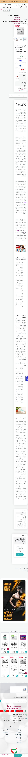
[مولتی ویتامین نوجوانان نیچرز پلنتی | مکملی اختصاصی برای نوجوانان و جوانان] (23, 637)
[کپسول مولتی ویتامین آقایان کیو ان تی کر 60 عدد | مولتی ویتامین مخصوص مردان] (5, 637)
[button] (18, 755)
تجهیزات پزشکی (22, 20)
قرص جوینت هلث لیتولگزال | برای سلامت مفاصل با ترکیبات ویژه (14, 644)
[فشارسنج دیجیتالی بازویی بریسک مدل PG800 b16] (5, 661)
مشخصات (18, 96)
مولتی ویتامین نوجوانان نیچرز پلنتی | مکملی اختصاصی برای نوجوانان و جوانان (23, 644)
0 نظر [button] (25, 88)
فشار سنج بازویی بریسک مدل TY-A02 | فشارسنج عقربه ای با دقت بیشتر (14, 668)
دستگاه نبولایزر (24, 570)
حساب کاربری (11, 726)
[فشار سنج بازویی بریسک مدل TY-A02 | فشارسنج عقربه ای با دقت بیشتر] (14, 661)
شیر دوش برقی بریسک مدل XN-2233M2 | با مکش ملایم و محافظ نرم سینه (23, 668)
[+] (23, 755)
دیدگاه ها (11, 96)
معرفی (24, 96)
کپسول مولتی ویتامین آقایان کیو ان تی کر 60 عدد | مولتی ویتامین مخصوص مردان (5, 644)
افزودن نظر (20, 554)
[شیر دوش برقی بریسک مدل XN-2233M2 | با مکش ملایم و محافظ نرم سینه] (23, 661)
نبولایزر (21, 568)
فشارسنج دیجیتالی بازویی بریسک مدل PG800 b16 (5, 667)
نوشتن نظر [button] (21, 88)
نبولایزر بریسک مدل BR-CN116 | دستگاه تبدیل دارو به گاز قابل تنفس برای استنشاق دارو (16, 688)
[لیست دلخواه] (1, 10)
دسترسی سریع (24, 726)
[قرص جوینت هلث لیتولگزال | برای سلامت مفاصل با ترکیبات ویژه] (14, 637)
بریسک (16, 568)
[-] (27, 755)
